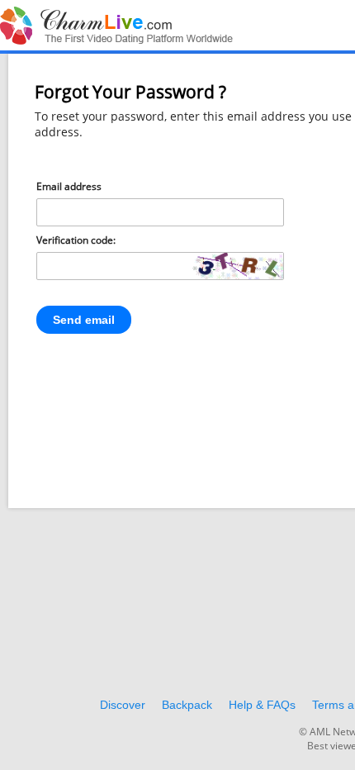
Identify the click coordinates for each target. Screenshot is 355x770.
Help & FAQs (262, 704)
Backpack (187, 704)
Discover (122, 704)
